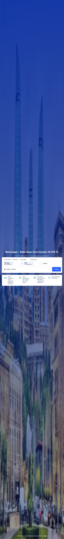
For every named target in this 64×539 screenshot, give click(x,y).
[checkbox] (34, 259)
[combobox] (14, 263)
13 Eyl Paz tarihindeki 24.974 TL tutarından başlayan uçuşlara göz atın (31, 256)
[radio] (7, 259)
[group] (12, 263)
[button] (50, 2)
